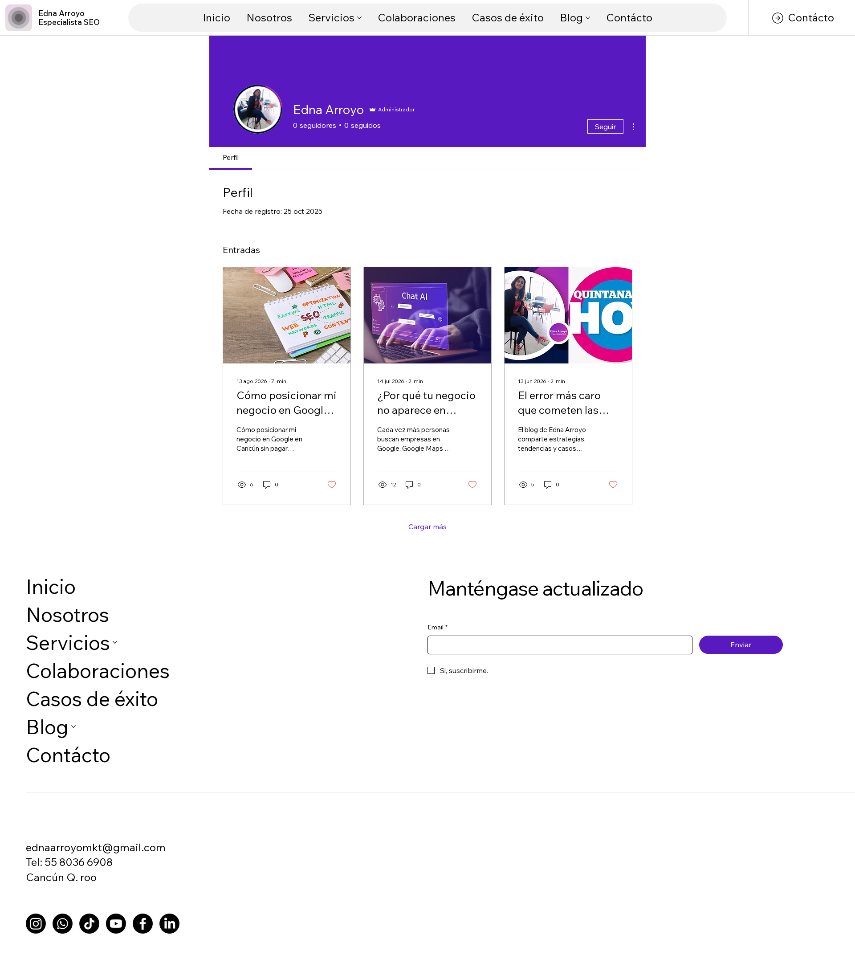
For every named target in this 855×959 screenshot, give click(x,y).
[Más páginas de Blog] (588, 18)
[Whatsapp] (63, 924)
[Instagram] (36, 924)
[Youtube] (116, 924)
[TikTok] (89, 924)
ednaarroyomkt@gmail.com (96, 847)
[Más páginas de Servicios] (359, 18)
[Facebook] (143, 924)
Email (438, 627)
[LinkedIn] (169, 924)
